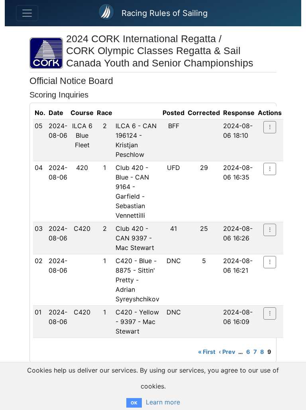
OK (134, 403)
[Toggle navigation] (27, 13)
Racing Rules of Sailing (165, 13)
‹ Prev (227, 351)
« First (207, 351)
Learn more (163, 402)
